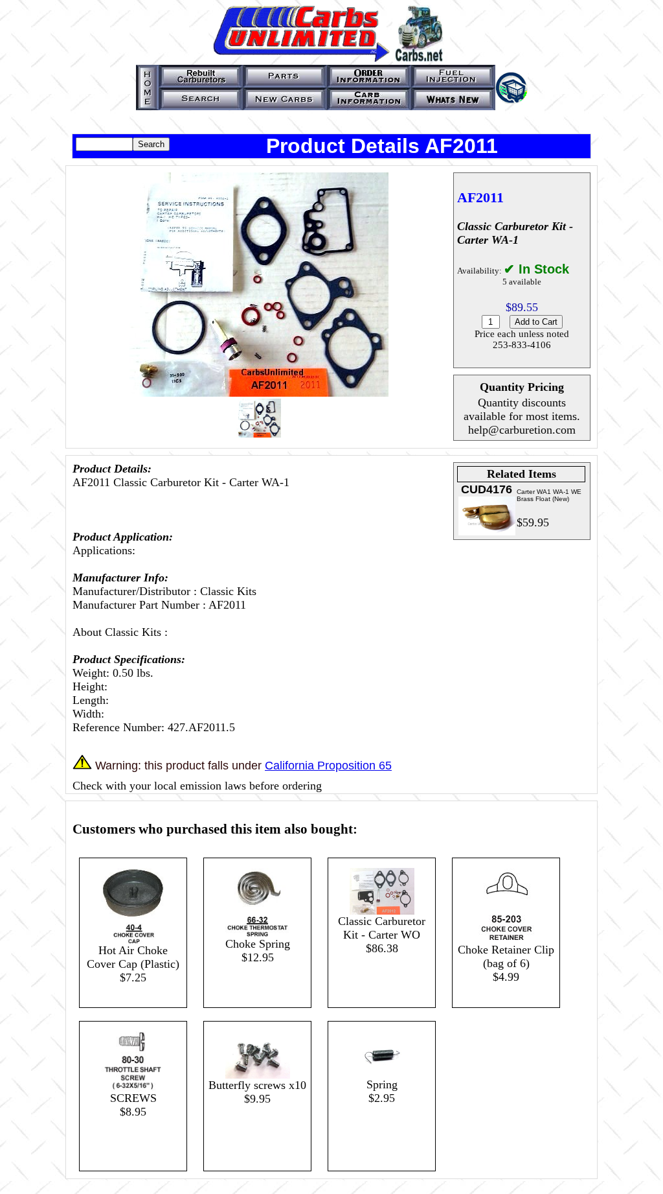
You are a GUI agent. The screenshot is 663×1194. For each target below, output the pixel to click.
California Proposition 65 (328, 765)
